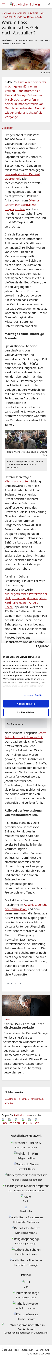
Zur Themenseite (15, 724)
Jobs (16, 1349)
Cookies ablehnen (26, 712)
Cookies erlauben (26, 704)
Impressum (27, 1349)
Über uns (7, 1349)
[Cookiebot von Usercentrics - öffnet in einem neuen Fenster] (37, 647)
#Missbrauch (37, 1098)
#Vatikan (9, 1103)
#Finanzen (24, 1098)
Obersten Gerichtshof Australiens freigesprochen (23, 204)
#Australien (10, 1098)
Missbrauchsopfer (17, 481)
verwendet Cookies (33, 695)
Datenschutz (42, 1349)
